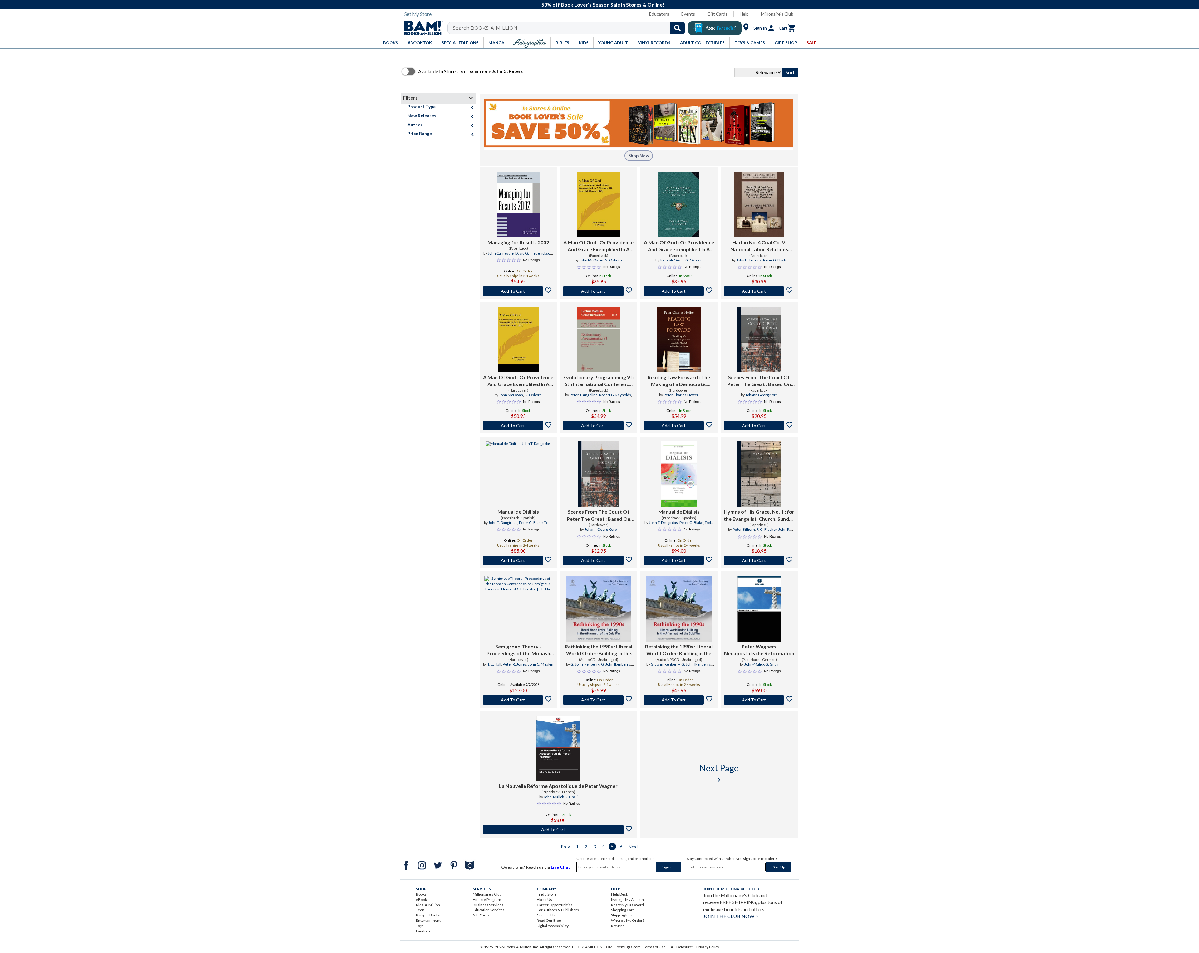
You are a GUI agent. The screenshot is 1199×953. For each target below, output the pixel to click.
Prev (565, 846)
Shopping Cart (622, 909)
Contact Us (546, 915)
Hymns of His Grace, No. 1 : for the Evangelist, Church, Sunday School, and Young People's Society (759, 515)
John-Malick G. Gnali (761, 664)
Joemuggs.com (628, 947)
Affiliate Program (487, 899)
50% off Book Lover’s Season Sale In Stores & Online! (602, 4)
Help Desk (619, 894)
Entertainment (428, 920)
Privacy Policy (707, 947)
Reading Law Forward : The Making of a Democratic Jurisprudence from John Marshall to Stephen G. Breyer (679, 381)
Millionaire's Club (777, 14)
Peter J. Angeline (584, 395)
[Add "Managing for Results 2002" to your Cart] (518, 291)
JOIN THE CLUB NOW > (730, 916)
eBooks (422, 899)
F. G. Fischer (767, 529)
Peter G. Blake (531, 522)
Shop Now (638, 155)
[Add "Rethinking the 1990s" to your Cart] (598, 700)
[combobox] (570, 28)
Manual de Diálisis (518, 512)
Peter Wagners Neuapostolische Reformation (759, 649)
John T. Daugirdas (502, 522)
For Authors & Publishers (558, 909)
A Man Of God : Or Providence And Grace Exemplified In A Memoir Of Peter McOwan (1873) (598, 246)
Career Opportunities (555, 904)
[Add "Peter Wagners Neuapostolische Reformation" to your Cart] (759, 700)
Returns (617, 925)
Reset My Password (627, 904)
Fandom (423, 931)
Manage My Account (628, 899)
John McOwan (591, 260)
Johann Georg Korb (761, 395)
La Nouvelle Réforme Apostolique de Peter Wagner (558, 786)
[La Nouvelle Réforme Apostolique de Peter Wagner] (558, 748)
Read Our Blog (549, 920)
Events (688, 14)
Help (744, 14)
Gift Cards (717, 14)
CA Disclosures (681, 947)
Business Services (488, 904)
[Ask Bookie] (715, 28)
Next (633, 846)
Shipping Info (621, 915)
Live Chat (560, 867)
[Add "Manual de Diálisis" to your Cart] (518, 560)
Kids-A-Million (428, 904)
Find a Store (546, 894)
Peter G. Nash (774, 260)
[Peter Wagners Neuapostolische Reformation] (759, 608)
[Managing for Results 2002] (518, 204)
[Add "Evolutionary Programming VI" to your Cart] (598, 425)
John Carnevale (501, 253)
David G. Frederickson (533, 253)
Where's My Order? (627, 920)
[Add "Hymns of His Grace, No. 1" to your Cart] (759, 560)
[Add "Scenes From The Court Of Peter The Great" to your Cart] (759, 425)
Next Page (719, 773)
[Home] (421, 28)
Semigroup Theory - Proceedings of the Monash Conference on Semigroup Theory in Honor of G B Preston (518, 650)
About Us (544, 899)
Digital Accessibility (553, 925)
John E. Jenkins (749, 260)
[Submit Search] (677, 28)
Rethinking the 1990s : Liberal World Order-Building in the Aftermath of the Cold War (598, 650)
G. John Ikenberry (585, 664)
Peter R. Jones (514, 664)
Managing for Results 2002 (518, 242)
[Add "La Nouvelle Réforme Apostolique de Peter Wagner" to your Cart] (558, 829)
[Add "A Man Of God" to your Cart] (598, 291)
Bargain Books (428, 915)
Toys (420, 925)
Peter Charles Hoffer (681, 395)
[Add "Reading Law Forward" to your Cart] (679, 425)
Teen (420, 909)
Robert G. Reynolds (615, 395)
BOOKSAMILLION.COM (592, 947)
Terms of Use (654, 947)
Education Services (489, 909)
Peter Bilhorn (744, 529)
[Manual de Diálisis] (518, 474)
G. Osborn (613, 260)
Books (421, 894)
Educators (659, 14)
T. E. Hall (494, 664)
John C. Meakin (540, 664)
